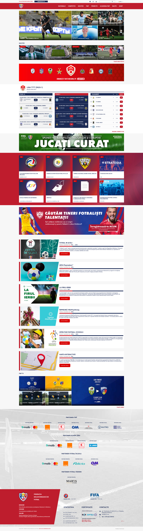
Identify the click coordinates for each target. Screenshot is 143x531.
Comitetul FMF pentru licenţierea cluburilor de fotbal (82, 198)
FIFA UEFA (102, 201)
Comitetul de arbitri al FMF (53, 201)
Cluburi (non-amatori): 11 (71, 521)
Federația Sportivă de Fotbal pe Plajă (57, 173)
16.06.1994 (100, 499)
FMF (101, 177)
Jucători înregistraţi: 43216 (71, 519)
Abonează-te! (41, 1)
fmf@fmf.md (105, 514)
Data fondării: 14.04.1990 (71, 512)
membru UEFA (67, 499)
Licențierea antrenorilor (26, 201)
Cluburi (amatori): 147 (70, 516)
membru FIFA (93, 499)
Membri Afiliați (23, 177)
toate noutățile (119, 61)
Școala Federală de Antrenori (28, 197)
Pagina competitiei (118, 131)
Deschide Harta (65, 365)
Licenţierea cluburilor (78, 201)
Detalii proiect (64, 253)
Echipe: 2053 (68, 514)
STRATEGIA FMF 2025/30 (106, 173)
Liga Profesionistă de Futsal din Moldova (29, 174)
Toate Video (120, 407)
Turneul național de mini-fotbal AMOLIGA (84, 173)
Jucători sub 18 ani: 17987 (71, 522)
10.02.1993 (73, 499)
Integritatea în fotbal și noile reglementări (108, 198)
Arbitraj (49, 197)
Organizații (76, 177)
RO (120, 1)
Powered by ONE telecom (119, 528)
